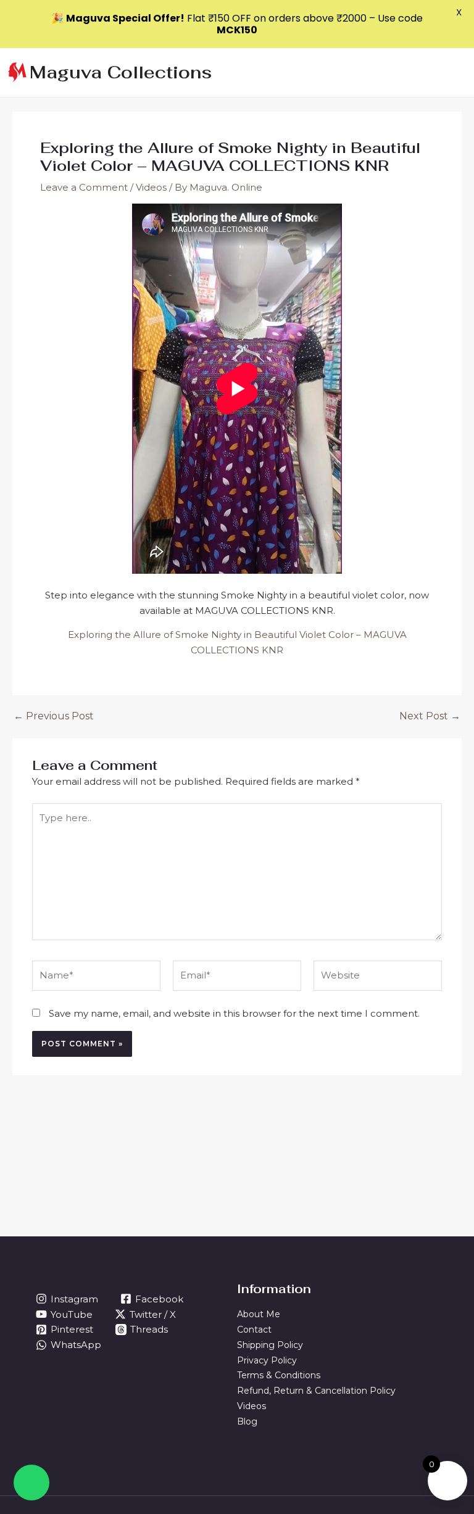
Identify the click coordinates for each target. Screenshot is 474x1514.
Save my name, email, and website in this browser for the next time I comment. (234, 1013)
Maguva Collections (121, 72)
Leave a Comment (84, 187)
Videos (151, 187)
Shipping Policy (270, 1345)
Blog (247, 1421)
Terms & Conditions (278, 1375)
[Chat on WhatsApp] (31, 1482)
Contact (254, 1329)
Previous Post (54, 716)
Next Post (429, 716)
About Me (258, 1314)
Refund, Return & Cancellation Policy (316, 1390)
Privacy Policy (267, 1360)
